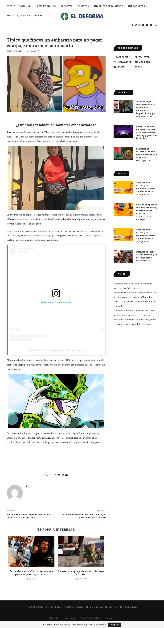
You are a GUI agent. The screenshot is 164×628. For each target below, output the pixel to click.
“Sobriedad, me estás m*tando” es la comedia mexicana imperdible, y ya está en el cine (145, 109)
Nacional (24, 6)
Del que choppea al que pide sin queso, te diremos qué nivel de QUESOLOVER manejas (146, 212)
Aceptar (115, 624)
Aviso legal (70, 618)
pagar (94, 132)
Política (83, 6)
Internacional (45, 6)
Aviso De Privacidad (90, 618)
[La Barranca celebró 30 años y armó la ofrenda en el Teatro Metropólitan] (123, 153)
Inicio (11, 6)
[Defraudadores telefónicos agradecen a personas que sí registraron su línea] (31, 551)
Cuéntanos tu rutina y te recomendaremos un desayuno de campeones (145, 188)
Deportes (67, 6)
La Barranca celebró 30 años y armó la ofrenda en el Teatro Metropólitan (146, 154)
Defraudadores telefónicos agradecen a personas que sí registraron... (31, 573)
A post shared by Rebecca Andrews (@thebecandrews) (56, 350)
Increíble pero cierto (108, 6)
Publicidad (54, 618)
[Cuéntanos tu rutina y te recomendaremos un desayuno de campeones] (123, 187)
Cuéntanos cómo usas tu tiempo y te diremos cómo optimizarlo (146, 256)
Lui (19, 50)
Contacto (110, 618)
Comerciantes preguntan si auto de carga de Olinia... (81, 573)
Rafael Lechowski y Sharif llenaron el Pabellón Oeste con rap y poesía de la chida (146, 132)
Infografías (136, 6)
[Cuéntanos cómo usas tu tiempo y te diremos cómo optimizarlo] (123, 256)
